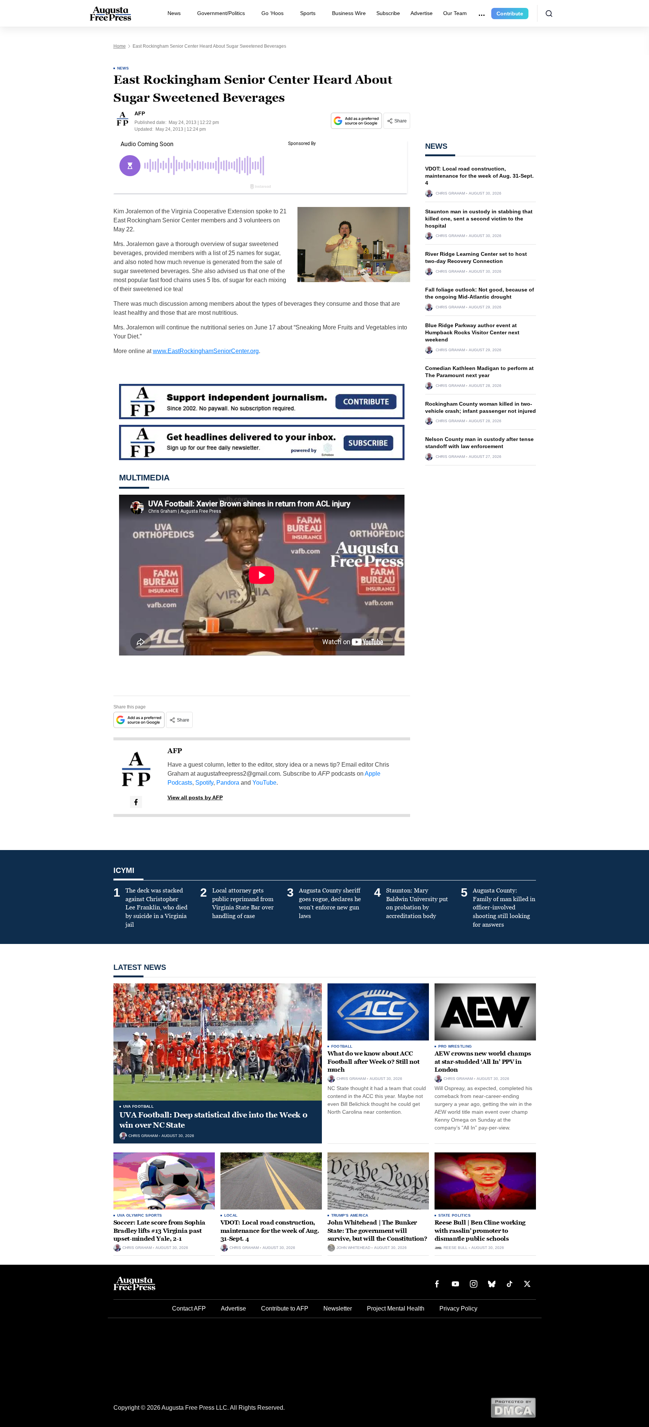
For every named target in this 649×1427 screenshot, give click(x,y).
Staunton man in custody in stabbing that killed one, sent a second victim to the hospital (479, 218)
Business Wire (349, 13)
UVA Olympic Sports (139, 1215)
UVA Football (138, 1106)
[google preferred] (357, 121)
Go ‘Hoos (272, 13)
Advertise (422, 13)
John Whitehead (353, 1248)
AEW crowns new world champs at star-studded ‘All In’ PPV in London (483, 1061)
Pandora (227, 782)
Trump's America (349, 1215)
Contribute (510, 14)
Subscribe (388, 13)
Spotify (204, 782)
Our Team (455, 13)
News (174, 13)
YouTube (264, 782)
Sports (307, 13)
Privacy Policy (458, 1308)
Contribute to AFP (284, 1308)
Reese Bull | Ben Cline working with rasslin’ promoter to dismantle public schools (480, 1231)
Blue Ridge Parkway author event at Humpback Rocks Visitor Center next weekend (472, 332)
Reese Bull (456, 1248)
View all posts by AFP (195, 797)
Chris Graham (450, 193)
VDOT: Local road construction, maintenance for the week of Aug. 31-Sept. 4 (479, 176)
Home (119, 46)
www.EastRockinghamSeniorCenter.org (206, 351)
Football (342, 1046)
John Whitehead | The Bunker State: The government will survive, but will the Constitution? (377, 1231)
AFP (175, 750)
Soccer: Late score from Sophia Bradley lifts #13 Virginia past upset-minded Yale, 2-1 (159, 1231)
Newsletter (337, 1308)
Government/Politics (221, 13)
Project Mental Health (395, 1308)
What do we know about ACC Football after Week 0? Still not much (374, 1061)
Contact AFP (189, 1308)
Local (231, 1215)
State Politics (454, 1215)
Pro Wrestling (455, 1046)
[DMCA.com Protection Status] (513, 1407)
